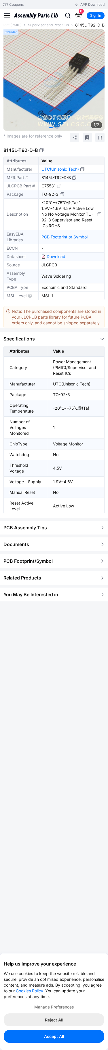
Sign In (95, 15)
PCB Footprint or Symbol (64, 236)
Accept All (54, 1036)
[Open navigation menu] (6, 15)
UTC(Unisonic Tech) (60, 169)
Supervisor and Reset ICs (48, 25)
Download (56, 256)
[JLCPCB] (36, 18)
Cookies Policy (29, 990)
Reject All (54, 1019)
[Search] (68, 15)
